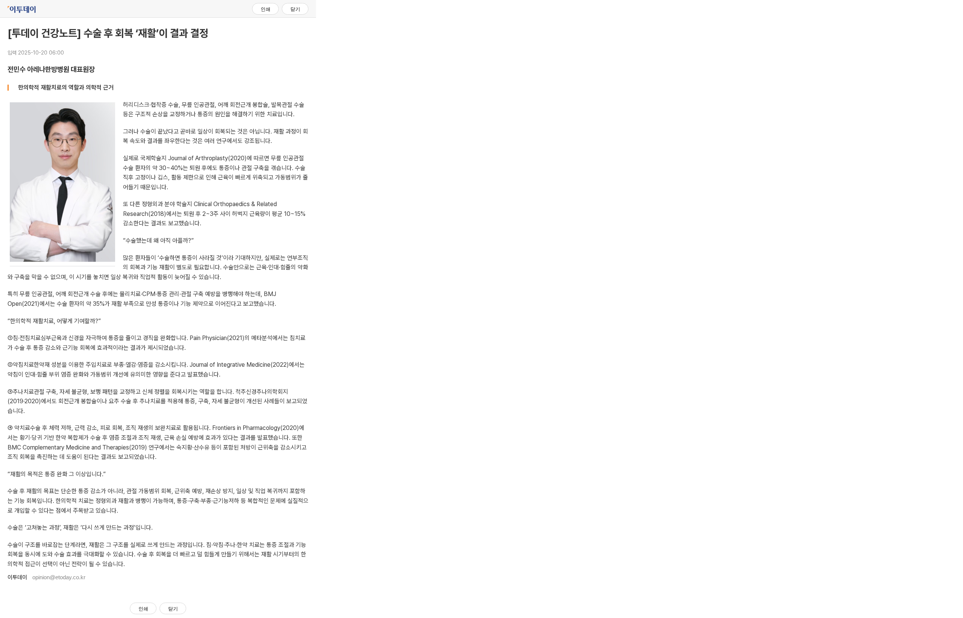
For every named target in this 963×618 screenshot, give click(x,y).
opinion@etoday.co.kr (58, 577)
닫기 (295, 9)
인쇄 (265, 9)
